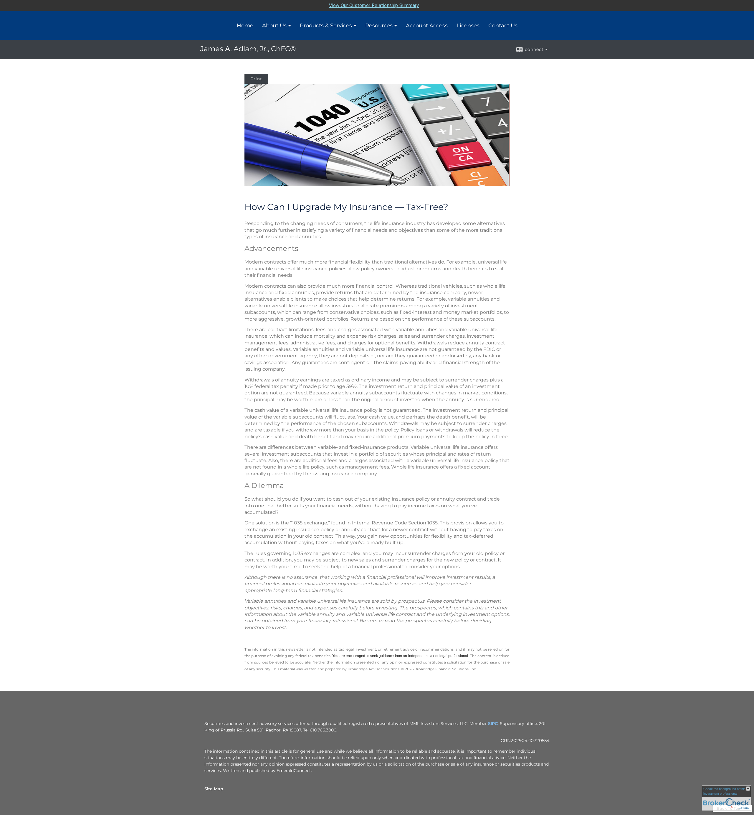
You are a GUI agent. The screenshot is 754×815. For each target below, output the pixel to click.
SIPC (493, 723)
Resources (379, 25)
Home (245, 25)
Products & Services (326, 25)
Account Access (427, 25)
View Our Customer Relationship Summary (374, 5)
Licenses (468, 25)
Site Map (213, 788)
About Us (274, 25)
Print (256, 78)
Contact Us (502, 25)
